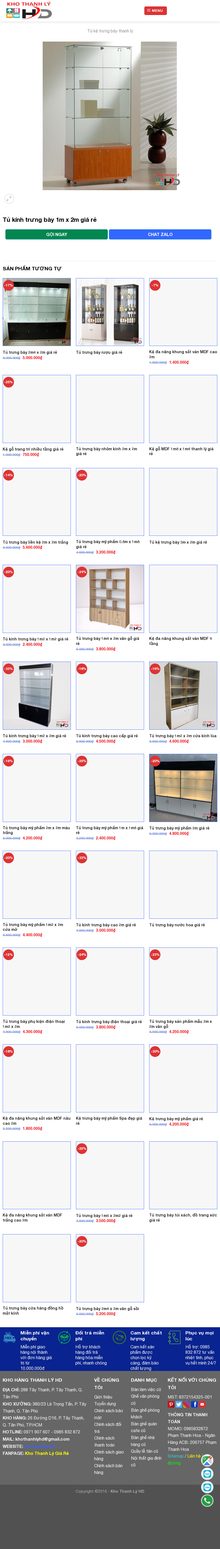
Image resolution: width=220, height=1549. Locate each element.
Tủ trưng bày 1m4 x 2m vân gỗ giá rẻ (107, 641)
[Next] (22, 195)
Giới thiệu (103, 1397)
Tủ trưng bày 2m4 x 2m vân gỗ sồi (107, 1308)
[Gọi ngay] (207, 1501)
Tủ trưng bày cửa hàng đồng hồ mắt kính (33, 1310)
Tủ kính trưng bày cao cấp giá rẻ (107, 735)
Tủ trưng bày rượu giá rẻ (99, 352)
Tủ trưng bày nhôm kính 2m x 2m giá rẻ (106, 451)
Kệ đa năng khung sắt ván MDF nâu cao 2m (37, 1121)
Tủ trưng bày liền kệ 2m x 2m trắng (35, 542)
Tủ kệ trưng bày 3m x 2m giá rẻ (178, 542)
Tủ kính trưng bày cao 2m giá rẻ (106, 925)
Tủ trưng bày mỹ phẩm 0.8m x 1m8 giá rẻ (108, 544)
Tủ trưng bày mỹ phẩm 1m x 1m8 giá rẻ (109, 830)
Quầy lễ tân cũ (144, 1451)
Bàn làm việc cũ (146, 1389)
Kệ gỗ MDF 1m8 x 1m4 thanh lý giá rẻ (181, 451)
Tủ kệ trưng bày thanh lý (110, 30)
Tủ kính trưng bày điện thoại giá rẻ (109, 1021)
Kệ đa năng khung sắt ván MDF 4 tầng (180, 641)
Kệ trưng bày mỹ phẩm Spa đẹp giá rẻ (109, 1121)
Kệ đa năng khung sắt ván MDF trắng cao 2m (32, 1217)
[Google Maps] (207, 1460)
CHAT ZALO (160, 234)
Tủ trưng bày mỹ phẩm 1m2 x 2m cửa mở (33, 927)
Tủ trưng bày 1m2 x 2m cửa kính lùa (183, 735)
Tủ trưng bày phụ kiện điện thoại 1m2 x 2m (34, 1024)
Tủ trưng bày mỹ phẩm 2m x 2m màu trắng (36, 830)
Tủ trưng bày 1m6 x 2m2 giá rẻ (104, 1215)
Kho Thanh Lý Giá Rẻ (47, 1453)
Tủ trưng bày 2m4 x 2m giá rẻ (30, 352)
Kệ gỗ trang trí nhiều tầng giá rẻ (33, 449)
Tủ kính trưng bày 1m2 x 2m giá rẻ (34, 735)
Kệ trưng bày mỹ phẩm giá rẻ (176, 1118)
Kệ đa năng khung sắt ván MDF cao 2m (183, 354)
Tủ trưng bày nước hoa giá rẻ (177, 925)
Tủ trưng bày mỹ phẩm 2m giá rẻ (179, 828)
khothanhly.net (40, 1446)
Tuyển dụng (105, 1403)
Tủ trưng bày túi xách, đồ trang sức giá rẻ (183, 1217)
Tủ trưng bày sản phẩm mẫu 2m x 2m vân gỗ (180, 1024)
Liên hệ (194, 1456)
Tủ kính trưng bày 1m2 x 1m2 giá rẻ (35, 639)
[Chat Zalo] (207, 1474)
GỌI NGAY (56, 234)
